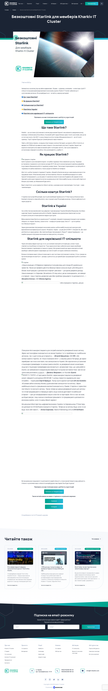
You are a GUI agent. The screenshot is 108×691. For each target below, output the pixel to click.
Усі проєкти (25, 648)
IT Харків (7, 651)
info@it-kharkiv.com (92, 671)
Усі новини (95, 539)
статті (41, 372)
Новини (45, 3)
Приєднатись (92, 3)
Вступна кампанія (94, 654)
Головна (7, 10)
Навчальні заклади (94, 651)
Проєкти (29, 3)
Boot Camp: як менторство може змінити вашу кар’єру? (85, 568)
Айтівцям (53, 3)
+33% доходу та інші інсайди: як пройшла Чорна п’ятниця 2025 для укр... (52, 569)
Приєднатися (8, 660)
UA (81, 3)
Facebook (54, 501)
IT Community (75, 648)
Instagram (54, 507)
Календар (41, 651)
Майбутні (40, 648)
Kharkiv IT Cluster (9, 648)
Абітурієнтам (64, 3)
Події (37, 3)
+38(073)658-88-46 (67, 670)
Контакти (7, 663)
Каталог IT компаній (10, 657)
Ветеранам (75, 3)
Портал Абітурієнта (94, 648)
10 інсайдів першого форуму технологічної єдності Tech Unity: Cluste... (18, 569)
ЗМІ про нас (58, 651)
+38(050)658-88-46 (67, 672)
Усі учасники (8, 654)
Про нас (20, 3)
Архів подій (41, 654)
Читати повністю (12, 585)
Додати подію (42, 657)
